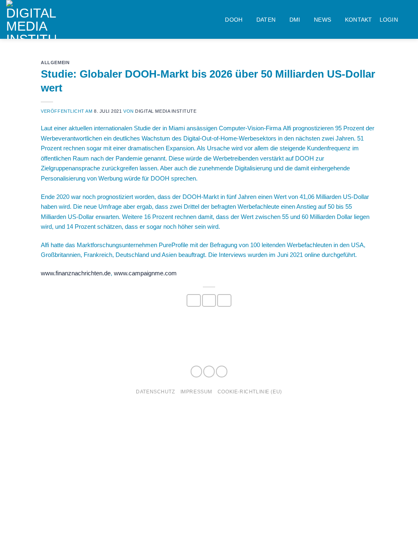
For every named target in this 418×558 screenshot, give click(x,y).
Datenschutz (155, 391)
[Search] (408, 19)
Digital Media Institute (165, 111)
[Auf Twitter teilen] (209, 300)
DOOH (233, 19)
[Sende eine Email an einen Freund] (224, 300)
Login (389, 19)
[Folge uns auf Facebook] (196, 371)
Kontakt (358, 19)
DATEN (266, 19)
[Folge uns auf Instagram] (209, 371)
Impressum (196, 391)
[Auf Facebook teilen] (193, 300)
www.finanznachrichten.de (76, 273)
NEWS (322, 19)
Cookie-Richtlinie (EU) (250, 391)
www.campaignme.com (145, 273)
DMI (294, 19)
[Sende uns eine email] (221, 371)
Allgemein (55, 62)
